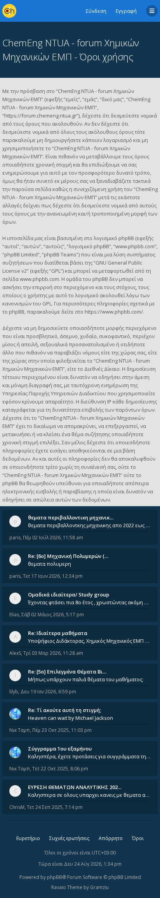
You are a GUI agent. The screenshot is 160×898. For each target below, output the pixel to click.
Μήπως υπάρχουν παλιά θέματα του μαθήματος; (85, 679)
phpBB (54, 877)
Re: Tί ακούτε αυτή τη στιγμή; (64, 710)
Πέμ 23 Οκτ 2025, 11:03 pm (62, 730)
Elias (14, 614)
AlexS (15, 653)
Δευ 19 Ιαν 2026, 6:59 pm (48, 691)
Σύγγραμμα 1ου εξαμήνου (60, 748)
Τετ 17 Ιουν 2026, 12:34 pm (53, 576)
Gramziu (99, 887)
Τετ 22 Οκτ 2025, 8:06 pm (60, 768)
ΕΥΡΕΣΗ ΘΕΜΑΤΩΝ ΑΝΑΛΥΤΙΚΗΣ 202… (75, 787)
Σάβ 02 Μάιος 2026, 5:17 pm (52, 614)
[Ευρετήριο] (9, 11)
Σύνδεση (96, 10)
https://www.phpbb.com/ (114, 311)
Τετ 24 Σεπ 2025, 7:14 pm (55, 807)
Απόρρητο (111, 838)
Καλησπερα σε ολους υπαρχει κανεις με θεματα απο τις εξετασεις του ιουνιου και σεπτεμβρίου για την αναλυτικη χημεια (89, 794)
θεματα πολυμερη (49, 563)
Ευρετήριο (28, 838)
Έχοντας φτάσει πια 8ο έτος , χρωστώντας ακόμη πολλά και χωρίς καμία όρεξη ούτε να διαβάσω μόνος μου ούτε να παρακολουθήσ (89, 602)
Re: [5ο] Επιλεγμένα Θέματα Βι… (67, 671)
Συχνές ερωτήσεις (69, 838)
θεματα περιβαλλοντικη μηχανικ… (70, 517)
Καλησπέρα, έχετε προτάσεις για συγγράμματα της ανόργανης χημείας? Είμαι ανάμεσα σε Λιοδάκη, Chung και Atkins (89, 756)
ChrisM (16, 807)
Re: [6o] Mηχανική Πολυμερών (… (68, 555)
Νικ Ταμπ (19, 730)
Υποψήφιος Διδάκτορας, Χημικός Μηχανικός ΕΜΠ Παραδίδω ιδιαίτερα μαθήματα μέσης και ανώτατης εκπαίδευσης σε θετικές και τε (89, 640)
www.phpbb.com (39, 278)
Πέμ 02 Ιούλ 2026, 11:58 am (53, 537)
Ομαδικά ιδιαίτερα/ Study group (68, 594)
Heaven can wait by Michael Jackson (70, 717)
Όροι (138, 838)
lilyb (13, 691)
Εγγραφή (126, 10)
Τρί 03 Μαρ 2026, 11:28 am (53, 653)
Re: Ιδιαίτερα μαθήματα (57, 633)
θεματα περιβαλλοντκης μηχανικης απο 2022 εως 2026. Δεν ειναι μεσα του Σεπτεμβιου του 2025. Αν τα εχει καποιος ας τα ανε (89, 525)
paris (15, 537)
